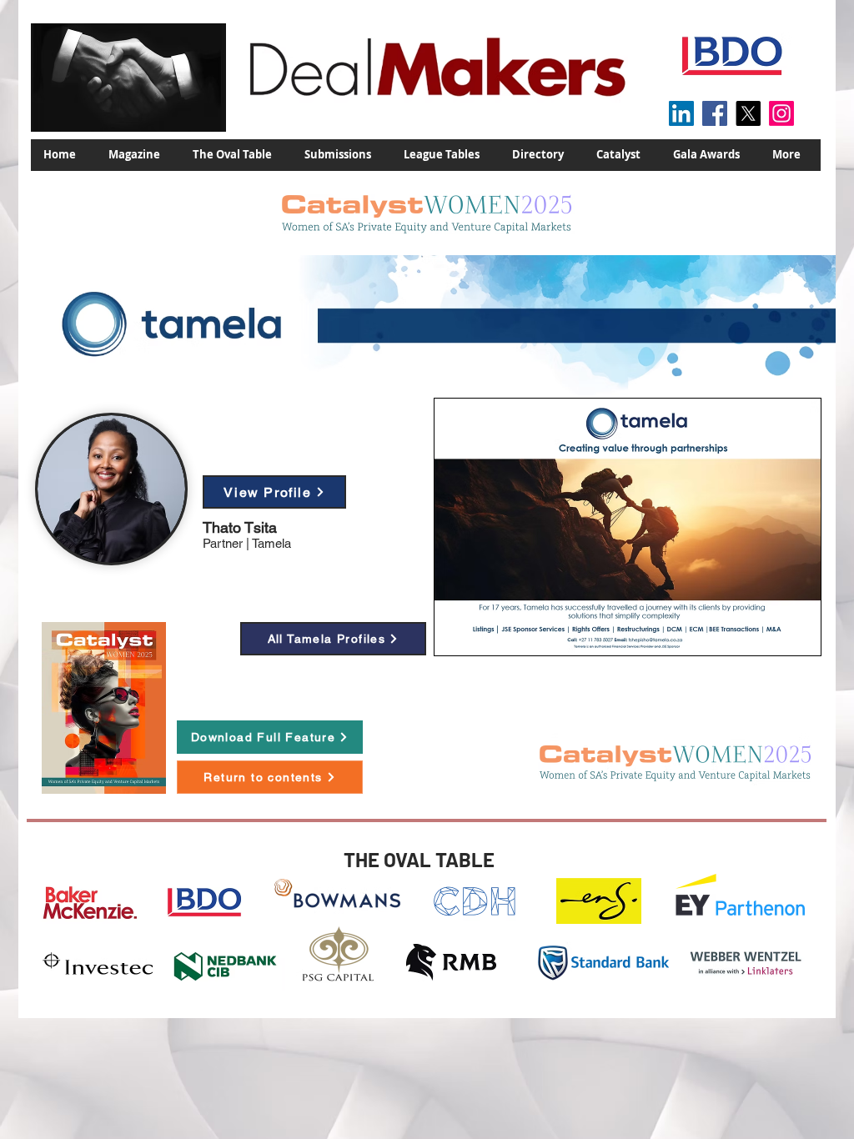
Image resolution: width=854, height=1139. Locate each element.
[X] (748, 113)
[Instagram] (781, 113)
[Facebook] (714, 113)
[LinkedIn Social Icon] (681, 113)
